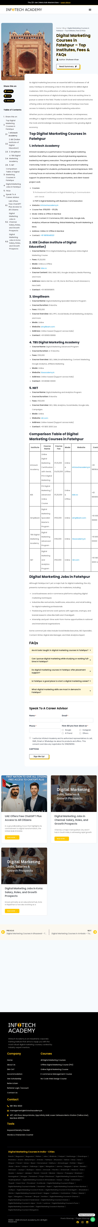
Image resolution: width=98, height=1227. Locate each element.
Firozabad (31, 1183)
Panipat (62, 1156)
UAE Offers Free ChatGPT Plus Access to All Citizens (15, 205)
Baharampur (30, 1160)
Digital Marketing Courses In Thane (69, 1176)
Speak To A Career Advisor (12, 195)
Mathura (52, 1163)
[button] (90, 9)
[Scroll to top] (5, 1225)
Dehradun (12, 1170)
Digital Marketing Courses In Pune (65, 1203)
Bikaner (52, 1173)
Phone (32, 726)
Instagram (87, 730)
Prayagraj (69, 1173)
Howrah (44, 1173)
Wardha (55, 1170)
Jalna (45, 1156)
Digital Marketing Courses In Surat (29, 1193)
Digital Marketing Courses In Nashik (21, 1186)
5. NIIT (11, 165)
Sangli (66, 1180)
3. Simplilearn (15, 151)
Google (68, 730)
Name (32, 715)
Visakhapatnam (14, 1180)
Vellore (66, 1160)
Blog (64, 28)
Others (85, 733)
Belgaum (67, 1166)
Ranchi (11, 1156)
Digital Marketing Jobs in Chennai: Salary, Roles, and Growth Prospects (14, 222)
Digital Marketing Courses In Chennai (64, 1196)
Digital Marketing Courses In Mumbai (50, 1206)
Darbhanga (71, 1156)
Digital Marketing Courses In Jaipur (21, 1203)
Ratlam (38, 1156)
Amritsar (44, 1196)
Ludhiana (55, 1193)
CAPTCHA (34, 749)
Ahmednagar (63, 1163)
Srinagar (23, 1176)
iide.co (44, 268)
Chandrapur (82, 1156)
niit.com (44, 418)
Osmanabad (42, 1163)
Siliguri (80, 1163)
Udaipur (25, 1166)
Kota (82, 1170)
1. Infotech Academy (13, 134)
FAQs (8, 190)
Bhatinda (53, 1156)
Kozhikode (41, 1183)
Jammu (59, 1166)
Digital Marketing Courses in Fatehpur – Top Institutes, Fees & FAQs (73, 45)
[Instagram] (82, 1222)
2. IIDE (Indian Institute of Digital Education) (14, 143)
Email (65, 715)
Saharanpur (76, 1180)
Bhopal (36, 1196)
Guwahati (41, 1186)
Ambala (40, 1160)
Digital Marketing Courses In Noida (30, 1190)
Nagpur (46, 1193)
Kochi (39, 1203)
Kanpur (59, 1180)
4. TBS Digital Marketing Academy (14, 158)
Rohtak (73, 1163)
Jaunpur (21, 1170)
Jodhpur (11, 1190)
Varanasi (28, 1196)
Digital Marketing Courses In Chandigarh (61, 1190)
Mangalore (50, 1166)
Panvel (19, 1163)
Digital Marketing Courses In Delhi (21, 1206)
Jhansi (10, 1166)
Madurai (74, 1170)
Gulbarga (34, 1166)
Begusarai (20, 1156)
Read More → (12, 837)
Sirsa (73, 1160)
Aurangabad (13, 1176)
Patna (74, 1193)
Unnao (26, 1163)
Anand (20, 1160)
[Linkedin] (87, 1222)
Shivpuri (11, 1163)
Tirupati (11, 1183)
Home (58, 28)
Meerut (81, 1193)
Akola (17, 1166)
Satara (38, 1170)
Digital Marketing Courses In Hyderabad (23, 1200)
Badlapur (30, 1170)
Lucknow (47, 1203)
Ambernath (65, 1170)
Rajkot (49, 1186)
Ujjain (42, 1166)
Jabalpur (28, 1173)
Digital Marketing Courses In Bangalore (23, 1210)
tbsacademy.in (47, 372)
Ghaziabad (83, 1190)
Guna (79, 1160)
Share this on (11, 116)
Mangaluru (18, 1196)
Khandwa (12, 1160)
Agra (10, 1196)
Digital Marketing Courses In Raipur (60, 1183)
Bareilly (83, 1166)
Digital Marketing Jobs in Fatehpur (13, 185)
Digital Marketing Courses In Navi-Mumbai (70, 1186)
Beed (33, 1163)
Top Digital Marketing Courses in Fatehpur (10, 124)
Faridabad (33, 1176)
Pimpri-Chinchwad (46, 1176)
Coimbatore (65, 1193)
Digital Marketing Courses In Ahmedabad (39, 1180)
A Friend (68, 733)
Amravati (46, 1170)
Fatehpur (48, 1160)
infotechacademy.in (49, 205)
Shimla (11, 1193)
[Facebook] (77, 1222)
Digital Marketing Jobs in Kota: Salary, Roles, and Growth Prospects (15, 241)
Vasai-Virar (20, 1183)
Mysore (60, 1173)
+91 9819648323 (47, 235)
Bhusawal (58, 1160)
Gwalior (11, 1173)
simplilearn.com (48, 326)
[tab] (61, 650)
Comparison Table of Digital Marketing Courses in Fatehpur (12, 175)
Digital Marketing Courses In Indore (54, 1200)
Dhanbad (78, 1173)
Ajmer (76, 1166)
